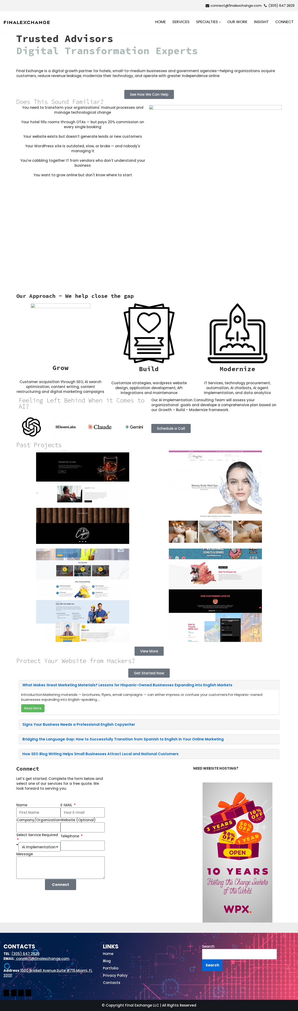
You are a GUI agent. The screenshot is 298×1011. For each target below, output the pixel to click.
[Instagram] (14, 993)
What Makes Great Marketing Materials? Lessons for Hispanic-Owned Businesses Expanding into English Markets (127, 685)
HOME (160, 22)
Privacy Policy (115, 975)
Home (108, 953)
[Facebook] (6, 993)
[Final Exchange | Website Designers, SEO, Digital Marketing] (26, 22)
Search (208, 946)
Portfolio (110, 968)
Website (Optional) (78, 819)
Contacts (111, 982)
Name (21, 805)
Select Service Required (37, 834)
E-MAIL (67, 805)
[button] (220, 22)
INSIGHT (261, 22)
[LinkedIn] (21, 993)
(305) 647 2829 (281, 5)
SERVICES (181, 22)
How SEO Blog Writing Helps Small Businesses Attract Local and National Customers (100, 753)
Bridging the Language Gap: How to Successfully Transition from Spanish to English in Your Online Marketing (123, 739)
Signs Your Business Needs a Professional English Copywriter (78, 724)
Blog (107, 960)
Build (149, 369)
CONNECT (284, 22)
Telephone (70, 836)
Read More (32, 708)
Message (24, 854)
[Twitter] (28, 993)
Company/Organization (38, 819)
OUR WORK (237, 22)
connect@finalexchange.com (236, 5)
